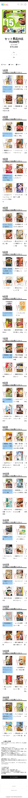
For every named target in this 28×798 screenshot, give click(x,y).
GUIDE (14, 786)
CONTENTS (14, 790)
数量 (14, 52)
